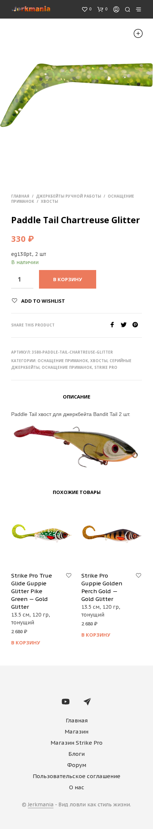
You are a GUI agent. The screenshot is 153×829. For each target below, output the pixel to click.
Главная (20, 196)
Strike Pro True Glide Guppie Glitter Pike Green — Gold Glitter (31, 591)
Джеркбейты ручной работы (68, 196)
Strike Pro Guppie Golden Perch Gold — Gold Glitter (101, 587)
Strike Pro (105, 367)
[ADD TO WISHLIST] (68, 576)
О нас (76, 787)
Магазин (76, 731)
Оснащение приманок (63, 360)
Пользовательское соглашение (76, 776)
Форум (76, 764)
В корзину (25, 642)
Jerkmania (40, 805)
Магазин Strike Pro (76, 742)
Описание (76, 396)
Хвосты (49, 201)
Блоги (76, 753)
